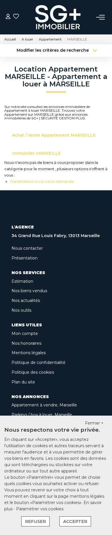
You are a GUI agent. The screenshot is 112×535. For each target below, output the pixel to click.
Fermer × (94, 423)
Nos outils (21, 310)
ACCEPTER (75, 521)
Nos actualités (25, 300)
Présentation (24, 258)
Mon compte (24, 333)
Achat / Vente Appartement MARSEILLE (54, 135)
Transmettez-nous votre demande (42, 181)
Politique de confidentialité (38, 362)
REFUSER (35, 521)
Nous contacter (27, 248)
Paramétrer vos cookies (39, 508)
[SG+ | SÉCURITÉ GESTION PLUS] (57, 17)
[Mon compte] (8, 17)
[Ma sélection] (16, 17)
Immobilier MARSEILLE (36, 153)
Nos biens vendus (29, 290)
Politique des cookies (32, 372)
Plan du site (23, 382)
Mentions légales (28, 352)
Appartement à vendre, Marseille (44, 405)
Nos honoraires (26, 343)
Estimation (22, 281)
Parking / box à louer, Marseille (41, 414)
